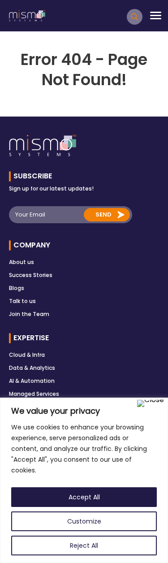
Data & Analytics (32, 368)
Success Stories (30, 275)
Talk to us (22, 301)
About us (21, 262)
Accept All (84, 497)
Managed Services (34, 394)
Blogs (16, 288)
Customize (84, 521)
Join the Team (29, 314)
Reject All (84, 545)
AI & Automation (32, 381)
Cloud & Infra (27, 355)
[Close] (150, 403)
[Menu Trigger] (155, 15)
